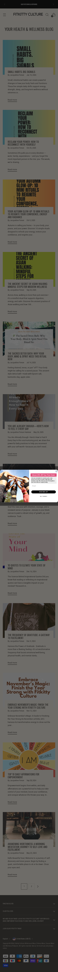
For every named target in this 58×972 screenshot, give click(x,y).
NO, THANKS (43, 496)
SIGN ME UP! (43, 491)
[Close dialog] (56, 471)
